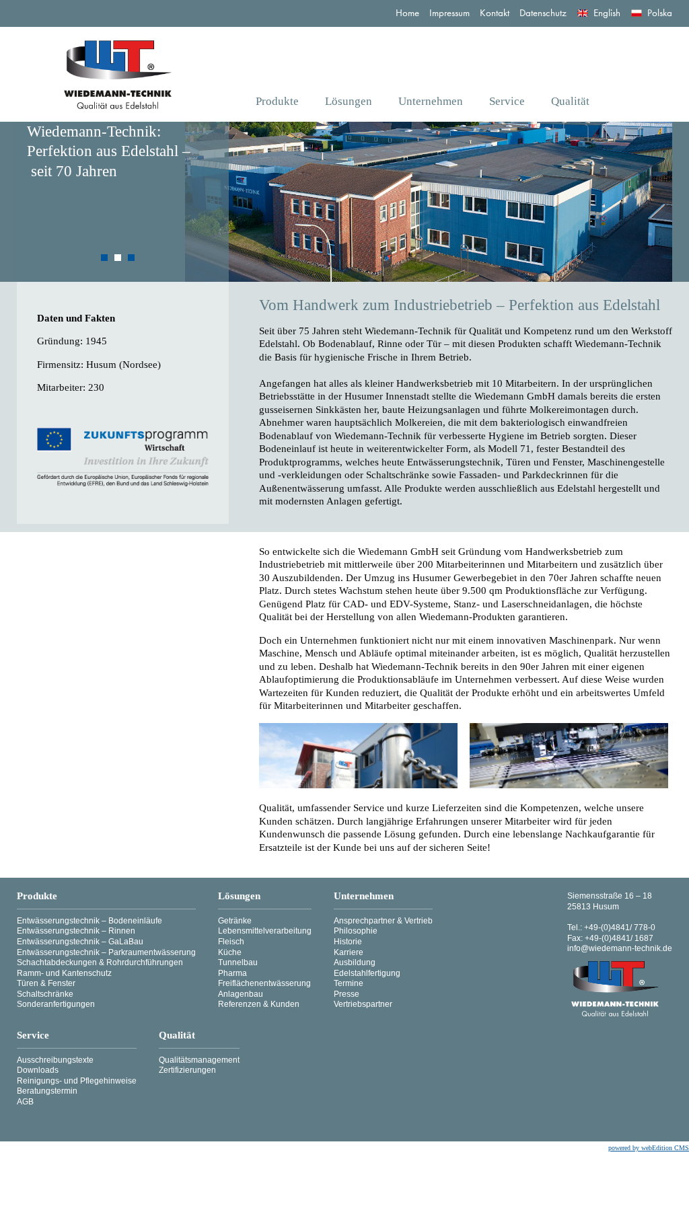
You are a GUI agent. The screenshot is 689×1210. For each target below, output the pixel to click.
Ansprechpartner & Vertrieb (383, 920)
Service (507, 101)
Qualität (570, 101)
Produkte (277, 101)
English (608, 13)
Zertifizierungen (187, 1070)
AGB (25, 1101)
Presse (346, 994)
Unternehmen (430, 101)
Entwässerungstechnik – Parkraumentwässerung (106, 952)
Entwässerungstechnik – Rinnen (76, 931)
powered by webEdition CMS (648, 1147)
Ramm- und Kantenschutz (64, 973)
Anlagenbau (240, 994)
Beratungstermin (47, 1091)
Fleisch (231, 941)
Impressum (449, 13)
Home (407, 13)
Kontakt (494, 13)
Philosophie (355, 931)
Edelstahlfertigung (367, 973)
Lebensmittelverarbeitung (265, 931)
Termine (348, 983)
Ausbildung (354, 962)
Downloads (38, 1070)
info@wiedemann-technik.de (619, 948)
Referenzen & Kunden (258, 1004)
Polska (659, 13)
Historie (348, 941)
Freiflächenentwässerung (264, 983)
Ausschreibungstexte (55, 1060)
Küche (230, 952)
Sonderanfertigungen (56, 1004)
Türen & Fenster (46, 983)
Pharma (232, 973)
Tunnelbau (238, 962)
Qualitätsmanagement (199, 1060)
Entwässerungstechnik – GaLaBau (80, 941)
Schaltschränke (45, 994)
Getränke (235, 920)
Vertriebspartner (363, 1004)
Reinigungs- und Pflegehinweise (77, 1081)
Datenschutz (543, 13)
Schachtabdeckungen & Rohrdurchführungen (100, 962)
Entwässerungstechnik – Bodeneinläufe (89, 920)
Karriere (348, 952)
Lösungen (348, 101)
